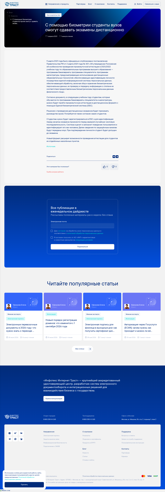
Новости (14, 16)
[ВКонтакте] (114, 156)
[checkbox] (52, 231)
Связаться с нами (152, 4)
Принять (24, 485)
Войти (139, 4)
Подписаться (82, 247)
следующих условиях (84, 240)
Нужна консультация (53, 399)
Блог (11, 13)
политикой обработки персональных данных (85, 233)
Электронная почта (59, 222)
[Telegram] (117, 156)
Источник (51, 147)
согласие (62, 231)
